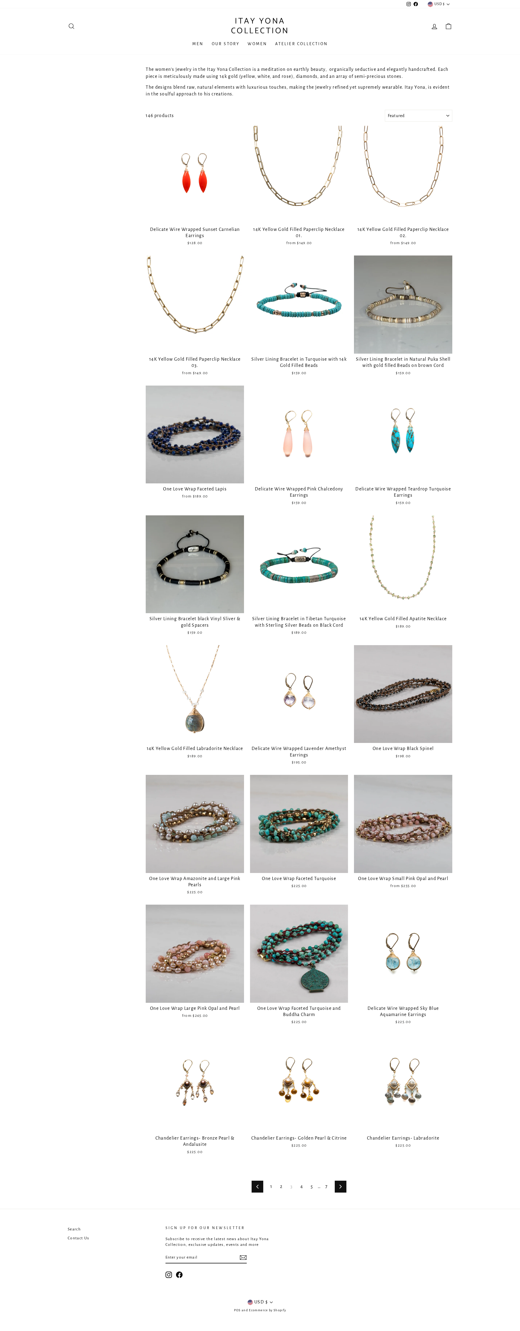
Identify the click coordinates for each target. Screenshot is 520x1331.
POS (237, 1310)
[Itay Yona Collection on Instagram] (168, 1275)
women (257, 44)
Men (198, 44)
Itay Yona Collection (260, 26)
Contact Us (78, 1238)
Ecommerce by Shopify (267, 1310)
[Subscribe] (243, 1257)
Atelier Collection (301, 44)
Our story (226, 44)
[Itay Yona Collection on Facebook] (179, 1275)
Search (74, 1229)
